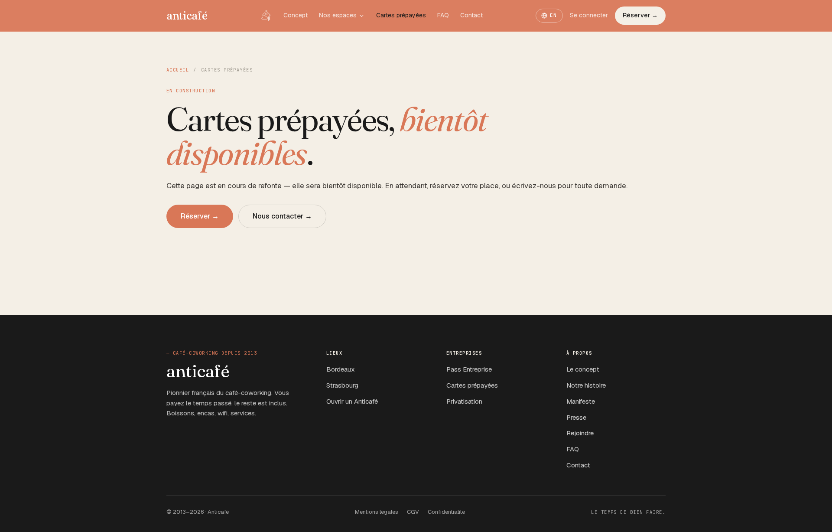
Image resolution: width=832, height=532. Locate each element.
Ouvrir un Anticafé (352, 401)
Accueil (177, 70)
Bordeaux (340, 369)
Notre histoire (586, 385)
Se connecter (589, 15)
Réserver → (640, 15)
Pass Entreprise (469, 369)
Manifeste (580, 401)
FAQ (443, 15)
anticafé (187, 15)
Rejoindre (580, 433)
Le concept (582, 369)
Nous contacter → (282, 216)
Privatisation (464, 401)
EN (553, 15)
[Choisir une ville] (361, 16)
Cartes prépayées (401, 15)
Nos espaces (338, 15)
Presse (576, 417)
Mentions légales (376, 512)
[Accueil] (266, 15)
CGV (413, 512)
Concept (295, 15)
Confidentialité (446, 512)
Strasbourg (342, 385)
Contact (471, 15)
